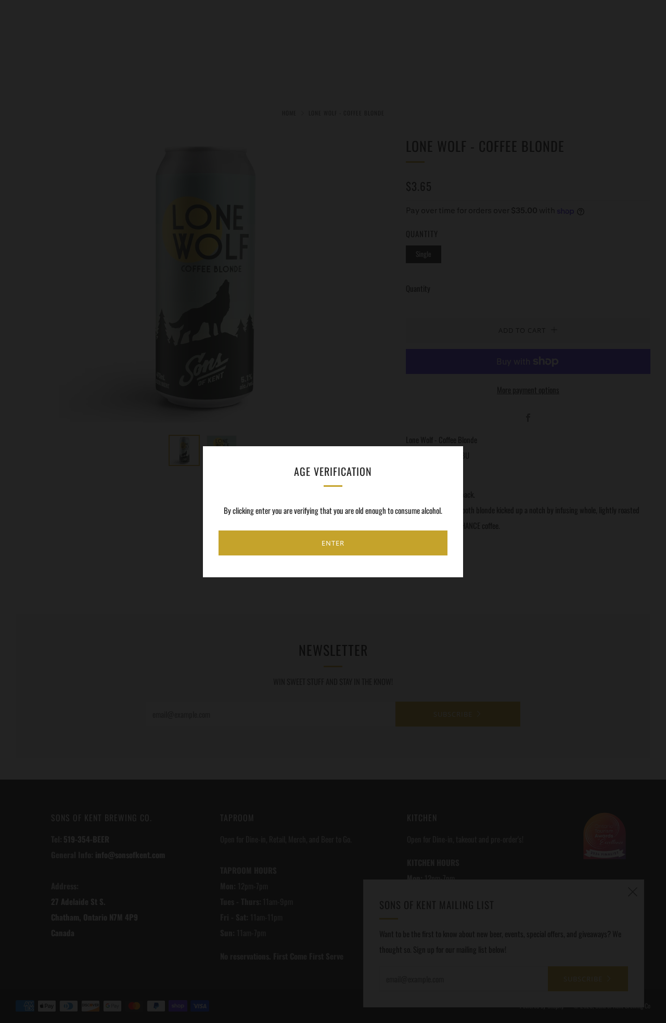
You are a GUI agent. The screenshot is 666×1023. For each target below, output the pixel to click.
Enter (333, 543)
